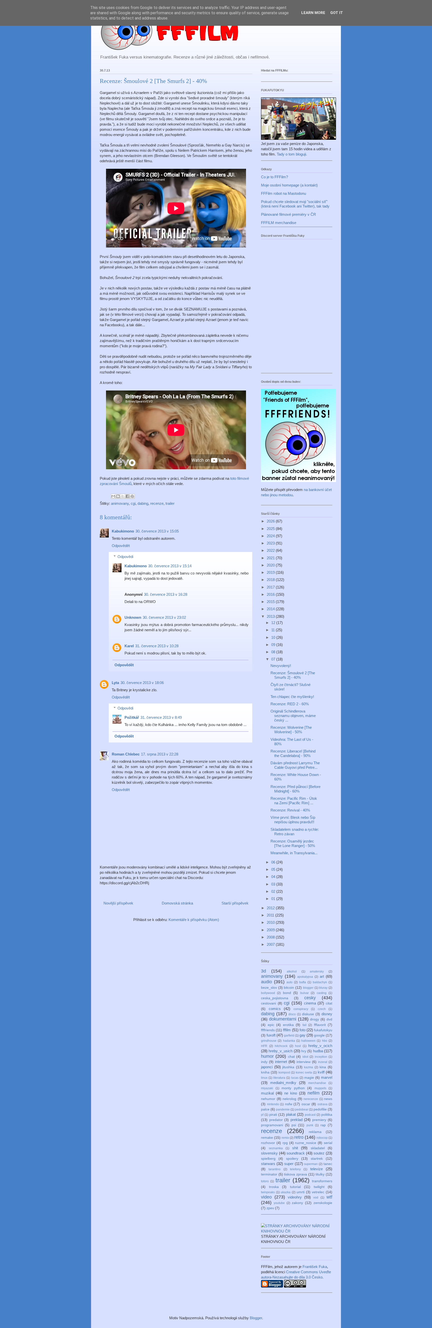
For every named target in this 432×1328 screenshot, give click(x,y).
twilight (319, 1187)
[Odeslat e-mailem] (113, 496)
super (289, 1164)
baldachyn (320, 982)
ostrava (323, 1104)
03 (273, 884)
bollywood (268, 993)
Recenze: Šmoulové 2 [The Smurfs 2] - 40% (292, 675)
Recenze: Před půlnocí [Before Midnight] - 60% (295, 788)
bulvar (304, 993)
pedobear (301, 1109)
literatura (279, 1078)
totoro (265, 1181)
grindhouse (268, 1040)
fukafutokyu (323, 1030)
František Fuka (314, 1266)
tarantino (274, 1169)
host (298, 1046)
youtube (279, 1203)
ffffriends (268, 1030)
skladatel (318, 1148)
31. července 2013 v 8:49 (161, 717)
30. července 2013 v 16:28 (165, 594)
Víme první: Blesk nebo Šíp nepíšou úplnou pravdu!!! (292, 819)
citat (329, 1003)
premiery (319, 1120)
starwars (268, 1164)
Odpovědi (125, 556)
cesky (310, 997)
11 (273, 630)
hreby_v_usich (280, 1051)
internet (281, 1062)
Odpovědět (121, 546)
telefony (295, 1169)
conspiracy (301, 1009)
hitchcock (281, 1046)
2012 (271, 908)
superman (311, 1164)
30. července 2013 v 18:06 (142, 682)
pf (262, 1114)
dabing (143, 503)
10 (273, 637)
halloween (308, 1040)
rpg (285, 1143)
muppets (320, 1088)
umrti (300, 1192)
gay (303, 1035)
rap (323, 1125)
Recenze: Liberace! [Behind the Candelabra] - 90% (293, 753)
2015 (271, 602)
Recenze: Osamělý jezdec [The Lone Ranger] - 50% (292, 843)
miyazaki (267, 1088)
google (319, 1035)
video (266, 1197)
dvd (329, 1019)
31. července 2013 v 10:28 (156, 646)
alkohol (292, 971)
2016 (271, 594)
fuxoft (271, 1035)
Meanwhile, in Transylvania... (294, 853)
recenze (157, 503)
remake (267, 1138)
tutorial (295, 1187)
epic (271, 1025)
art (322, 976)
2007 (271, 944)
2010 (271, 922)
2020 (271, 565)
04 (273, 876)
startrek (317, 1158)
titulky (320, 1174)
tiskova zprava (295, 1174)
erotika (288, 1025)
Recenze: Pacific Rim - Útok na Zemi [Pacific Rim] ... (293, 800)
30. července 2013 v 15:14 (170, 566)
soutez (319, 1153)
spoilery (292, 1158)
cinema (310, 1003)
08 (273, 652)
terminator (269, 1174)
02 (273, 891)
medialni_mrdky (283, 1082)
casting (321, 993)
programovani (272, 1125)
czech (322, 1009)
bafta (302, 982)
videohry (295, 1197)
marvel (326, 1077)
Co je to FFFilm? (274, 177)
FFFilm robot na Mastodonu (283, 193)
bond (287, 993)
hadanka (289, 1040)
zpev (270, 1208)
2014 (271, 609)
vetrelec (318, 1192)
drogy (314, 1019)
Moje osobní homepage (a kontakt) (289, 185)
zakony (297, 1203)
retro (299, 1137)
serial (328, 1143)
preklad (296, 1120)
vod (315, 1197)
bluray (323, 988)
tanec (328, 1164)
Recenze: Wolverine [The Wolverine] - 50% (291, 729)
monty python (293, 1088)
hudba (318, 1051)
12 (273, 622)
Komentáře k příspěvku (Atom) (193, 920)
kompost (284, 1072)
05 (273, 869)
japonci (266, 1067)
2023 (271, 543)
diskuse (308, 1014)
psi (294, 1125)
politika (326, 1114)
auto (289, 982)
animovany (120, 503)
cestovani (268, 1003)
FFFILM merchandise (278, 222)
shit (295, 1148)
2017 (271, 587)
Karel (129, 646)
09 (273, 644)
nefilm (314, 1093)
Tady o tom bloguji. (292, 154)
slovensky (269, 1153)
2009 (271, 930)
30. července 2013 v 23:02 (164, 617)
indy (264, 1062)
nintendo (273, 1104)
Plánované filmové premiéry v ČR (288, 214)
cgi (133, 503)
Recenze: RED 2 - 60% (289, 704)
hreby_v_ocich (320, 1046)
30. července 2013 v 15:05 (157, 531)
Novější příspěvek (118, 903)
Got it (336, 12)
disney (327, 1014)
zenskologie (323, 1203)
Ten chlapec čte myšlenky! (292, 696)
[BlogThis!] (118, 496)
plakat (291, 1114)
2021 (271, 558)
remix (285, 1138)
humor (267, 1056)
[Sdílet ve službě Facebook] (127, 496)
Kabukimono (123, 531)
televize (316, 1169)
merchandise (317, 1083)
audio (266, 981)
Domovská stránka (177, 903)
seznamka (276, 1148)
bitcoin (289, 988)
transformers (322, 1181)
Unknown (132, 617)
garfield (289, 1035)
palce (265, 1109)
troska (274, 1187)
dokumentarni (282, 1019)
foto (303, 1030)
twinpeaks (268, 1192)
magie (309, 1078)
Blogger (256, 1318)
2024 (271, 536)
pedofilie (320, 1109)
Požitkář (131, 717)
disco (292, 1014)
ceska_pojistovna (274, 998)
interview (303, 1062)
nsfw (288, 1104)
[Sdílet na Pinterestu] (132, 496)
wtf (329, 1197)
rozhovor (268, 1143)
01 (273, 898)
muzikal (267, 1093)
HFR (264, 1046)
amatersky (317, 971)
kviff (321, 1072)
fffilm (287, 1030)
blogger (308, 988)
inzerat (322, 1062)
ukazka (285, 1192)
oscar (306, 1104)
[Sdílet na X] (122, 496)
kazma (308, 1067)
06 (273, 862)
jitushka (288, 1067)
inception (321, 1056)
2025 (271, 528)
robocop (322, 1138)
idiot (305, 1056)
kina (323, 1067)
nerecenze (311, 1099)
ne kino (290, 1093)
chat (291, 1056)
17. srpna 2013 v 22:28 (159, 754)
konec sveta (304, 1072)
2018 (271, 580)
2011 (271, 915)
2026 (271, 521)
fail (304, 1025)
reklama (315, 1132)
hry (303, 1051)
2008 (271, 937)
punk (309, 1125)
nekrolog (289, 1099)
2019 (271, 572)
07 (273, 659)
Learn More (313, 12)
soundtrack (295, 1153)
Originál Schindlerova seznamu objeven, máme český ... (293, 715)
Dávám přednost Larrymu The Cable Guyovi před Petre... (295, 765)
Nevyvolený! (280, 666)
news (328, 1099)
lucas (294, 1078)
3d (263, 971)
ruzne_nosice (305, 1143)
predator (276, 1120)
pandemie (283, 1109)
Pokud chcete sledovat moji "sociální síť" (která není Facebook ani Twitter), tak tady (295, 204)
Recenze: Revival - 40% (290, 810)
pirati (273, 1114)
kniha (265, 1072)
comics (275, 1008)
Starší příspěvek (235, 903)
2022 (271, 550)
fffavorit (320, 1025)
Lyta (115, 682)
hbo (324, 1040)
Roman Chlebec (126, 754)
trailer (170, 503)
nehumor (268, 1099)
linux (264, 1078)
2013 (271, 616)
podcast (310, 1114)
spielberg (268, 1158)
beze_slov (269, 988)
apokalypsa (305, 976)
